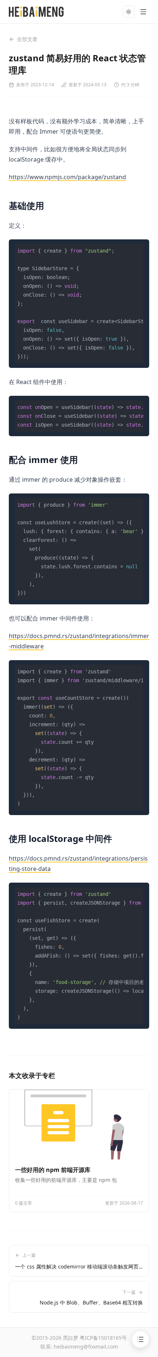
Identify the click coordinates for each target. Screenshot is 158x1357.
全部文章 (27, 39)
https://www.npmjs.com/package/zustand (67, 177)
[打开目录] (140, 1339)
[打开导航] (143, 12)
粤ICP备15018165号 (103, 1337)
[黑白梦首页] (36, 12)
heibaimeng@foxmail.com (86, 1346)
